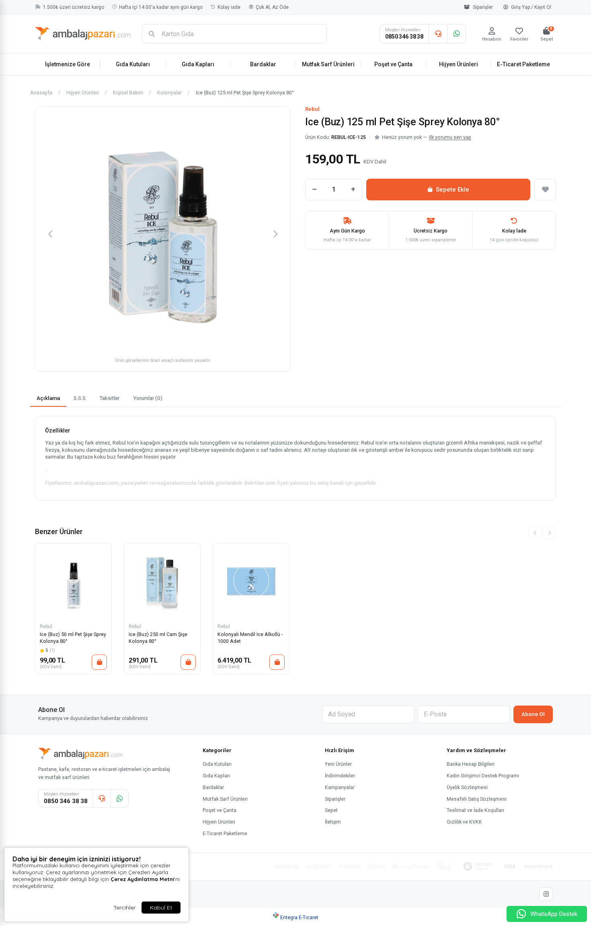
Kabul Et (161, 907)
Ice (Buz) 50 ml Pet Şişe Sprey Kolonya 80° (73, 637)
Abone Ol (533, 714)
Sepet (331, 810)
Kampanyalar (340, 787)
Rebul (312, 109)
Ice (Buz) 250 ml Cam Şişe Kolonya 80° (158, 637)
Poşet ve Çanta (393, 64)
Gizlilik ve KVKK (464, 822)
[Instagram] (546, 894)
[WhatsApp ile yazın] (456, 33)
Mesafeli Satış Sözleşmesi (477, 799)
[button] (50, 234)
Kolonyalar (169, 93)
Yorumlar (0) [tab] (147, 398)
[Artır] (353, 189)
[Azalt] (314, 189)
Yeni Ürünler (338, 764)
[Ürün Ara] (151, 33)
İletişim (333, 822)
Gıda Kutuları (133, 64)
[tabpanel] (295, 458)
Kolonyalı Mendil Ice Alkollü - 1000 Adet (250, 637)
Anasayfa (41, 93)
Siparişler (483, 7)
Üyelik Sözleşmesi (467, 787)
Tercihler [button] (124, 907)
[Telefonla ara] (438, 33)
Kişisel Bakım (128, 93)
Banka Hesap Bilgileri (471, 764)
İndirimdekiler (340, 776)
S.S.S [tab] (80, 398)
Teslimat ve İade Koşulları (475, 810)
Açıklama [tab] (48, 398)
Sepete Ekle (452, 189)
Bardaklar (263, 64)
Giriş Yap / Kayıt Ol (531, 7)
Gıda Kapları (198, 64)
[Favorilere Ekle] (545, 189)
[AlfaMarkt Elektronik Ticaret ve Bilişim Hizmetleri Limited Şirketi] (83, 34)
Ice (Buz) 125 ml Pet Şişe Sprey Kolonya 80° (245, 93)
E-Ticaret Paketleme (523, 64)
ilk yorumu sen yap (450, 137)
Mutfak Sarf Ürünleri (328, 64)
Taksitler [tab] (109, 398)
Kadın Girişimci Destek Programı (483, 776)
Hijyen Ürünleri (458, 64)
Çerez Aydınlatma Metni (142, 879)
